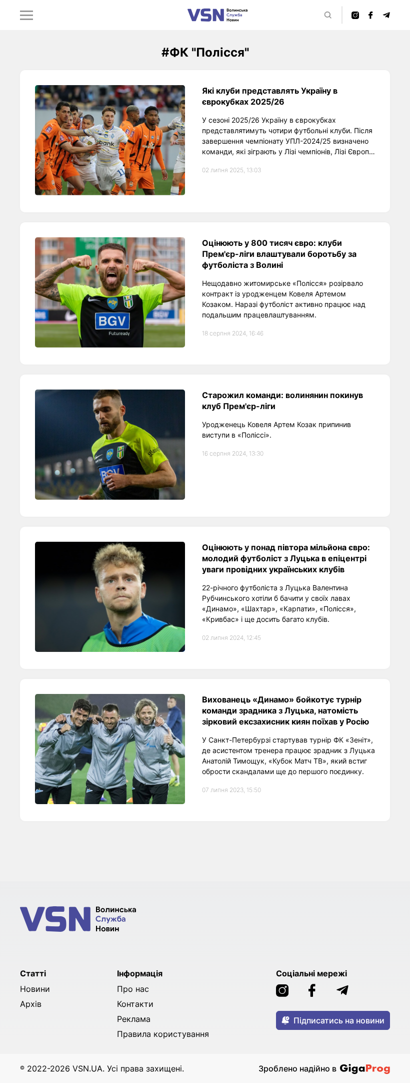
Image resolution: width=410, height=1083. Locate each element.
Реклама (133, 1019)
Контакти (135, 1004)
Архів (31, 1004)
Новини (35, 989)
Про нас (133, 989)
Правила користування (163, 1034)
